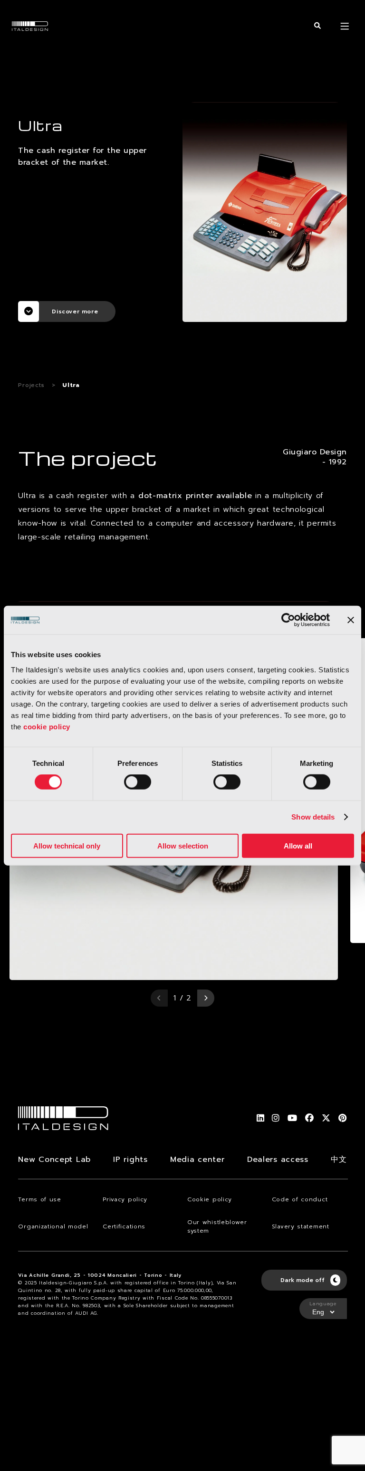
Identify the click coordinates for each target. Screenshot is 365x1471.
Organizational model (53, 1226)
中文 (338, 1159)
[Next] (205, 998)
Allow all (298, 845)
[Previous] (159, 998)
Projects (31, 385)
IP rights (130, 1159)
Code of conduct (300, 1199)
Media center (197, 1159)
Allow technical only (66, 845)
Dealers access (277, 1159)
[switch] (137, 782)
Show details (313, 817)
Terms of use (39, 1199)
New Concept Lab (54, 1159)
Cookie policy (209, 1199)
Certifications (124, 1226)
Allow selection (182, 845)
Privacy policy (125, 1199)
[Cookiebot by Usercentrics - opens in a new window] (288, 620)
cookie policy (46, 726)
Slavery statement (300, 1226)
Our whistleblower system (217, 1226)
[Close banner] (350, 620)
